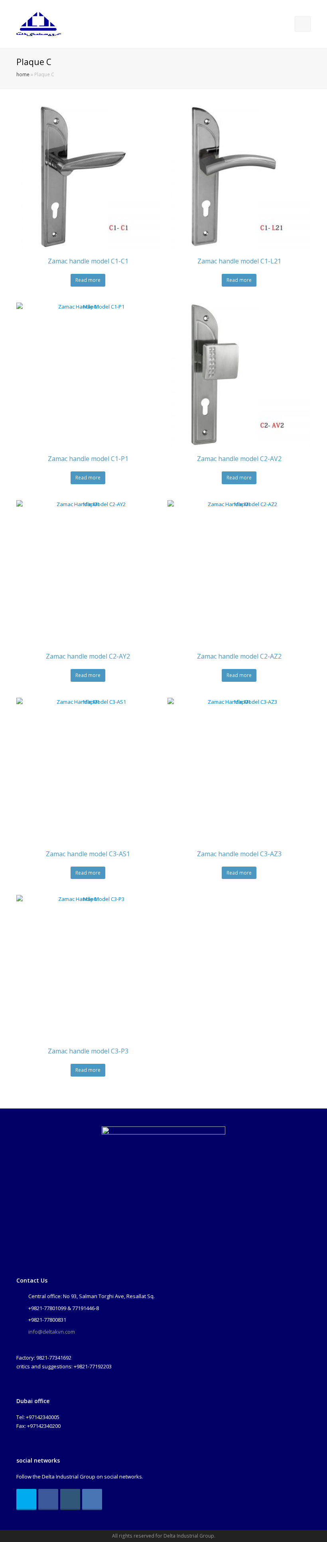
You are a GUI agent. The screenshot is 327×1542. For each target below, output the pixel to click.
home (23, 74)
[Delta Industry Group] (38, 23)
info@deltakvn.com (51, 1331)
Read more (87, 280)
